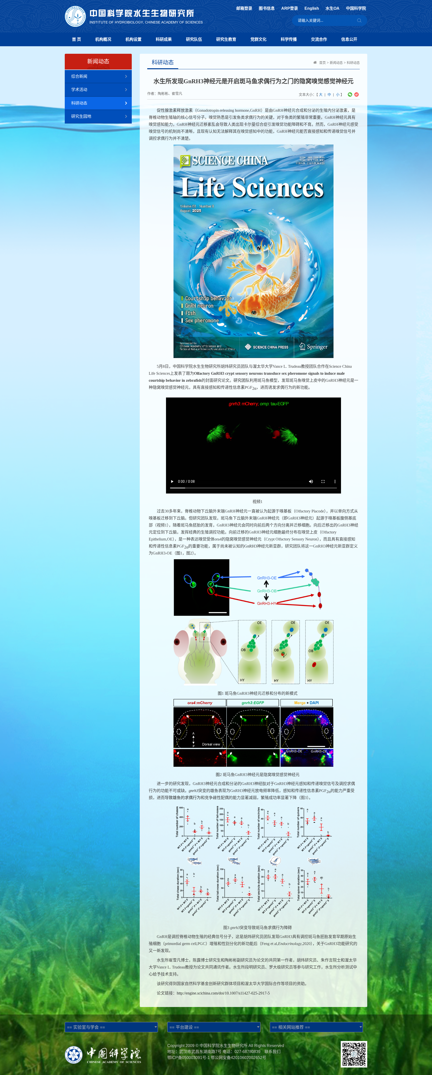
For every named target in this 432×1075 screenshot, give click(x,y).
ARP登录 (289, 8)
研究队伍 (194, 39)
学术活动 (79, 90)
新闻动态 (336, 62)
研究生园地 (81, 116)
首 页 (76, 39)
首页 (322, 62)
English (311, 8)
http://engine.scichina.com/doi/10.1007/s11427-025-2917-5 (223, 993)
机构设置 (134, 39)
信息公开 (349, 39)
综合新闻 (79, 76)
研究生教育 (226, 39)
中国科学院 (356, 8)
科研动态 (79, 103)
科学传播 (289, 39)
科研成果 (164, 39)
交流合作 (319, 39)
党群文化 (258, 39)
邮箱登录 (244, 8)
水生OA (333, 8)
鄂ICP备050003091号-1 (188, 1058)
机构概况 (103, 39)
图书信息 (267, 8)
